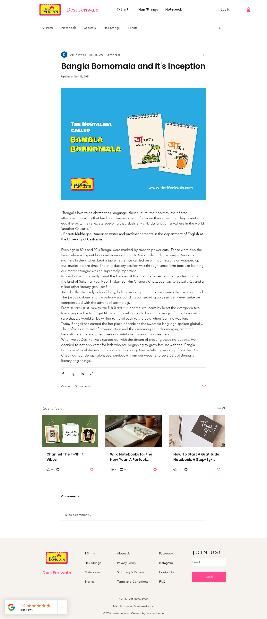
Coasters (90, 28)
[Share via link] (92, 374)
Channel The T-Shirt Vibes (65, 457)
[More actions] (203, 54)
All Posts (48, 28)
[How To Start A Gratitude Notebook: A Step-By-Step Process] (197, 431)
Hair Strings (112, 28)
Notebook (68, 28)
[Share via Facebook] (63, 374)
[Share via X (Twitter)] (72, 374)
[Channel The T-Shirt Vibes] (70, 431)
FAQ (162, 581)
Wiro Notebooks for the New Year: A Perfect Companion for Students (133, 457)
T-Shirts (132, 28)
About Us (123, 553)
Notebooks (93, 572)
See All (221, 408)
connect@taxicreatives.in (139, 606)
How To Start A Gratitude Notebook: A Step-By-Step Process (196, 457)
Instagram (166, 563)
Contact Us (167, 572)
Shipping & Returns (130, 572)
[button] (248, 9)
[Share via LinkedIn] (82, 374)
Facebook (166, 553)
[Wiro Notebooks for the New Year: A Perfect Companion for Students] (133, 431)
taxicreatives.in (155, 613)
